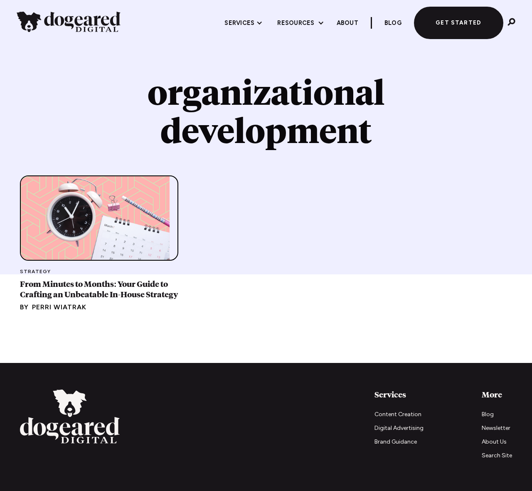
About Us (494, 441)
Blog (488, 414)
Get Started (459, 22)
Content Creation (397, 414)
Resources (295, 23)
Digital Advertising (399, 428)
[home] (69, 23)
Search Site (497, 455)
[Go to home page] (70, 418)
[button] (243, 23)
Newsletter (496, 428)
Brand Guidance (395, 441)
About (347, 23)
